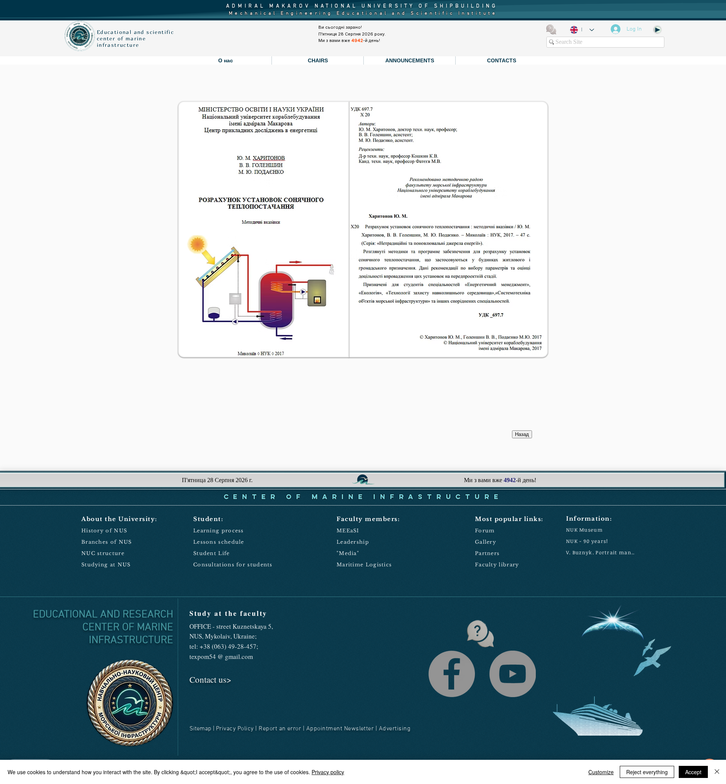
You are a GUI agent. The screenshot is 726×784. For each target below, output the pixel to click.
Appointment (324, 729)
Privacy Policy (235, 729)
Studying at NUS (106, 564)
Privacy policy (328, 772)
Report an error (280, 729)
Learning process (218, 530)
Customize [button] (601, 772)
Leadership (353, 542)
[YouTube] (512, 674)
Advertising (394, 729)
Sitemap (200, 729)
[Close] (716, 772)
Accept (693, 772)
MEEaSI (348, 530)
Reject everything (647, 772)
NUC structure (102, 553)
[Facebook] (451, 674)
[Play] (657, 29)
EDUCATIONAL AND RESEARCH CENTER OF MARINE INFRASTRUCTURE (103, 627)
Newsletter (359, 729)
